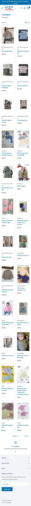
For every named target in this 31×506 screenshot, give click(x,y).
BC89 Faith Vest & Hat (23, 255)
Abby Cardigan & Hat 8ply (7, 188)
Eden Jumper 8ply (6, 257)
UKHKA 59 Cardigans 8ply (7, 426)
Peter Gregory (21, 285)
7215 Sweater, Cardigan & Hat (21, 289)
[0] (28, 8)
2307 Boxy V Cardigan (7, 355)
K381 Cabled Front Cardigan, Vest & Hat (7, 154)
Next (26, 436)
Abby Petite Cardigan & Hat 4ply (7, 290)
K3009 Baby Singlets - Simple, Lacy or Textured (23, 222)
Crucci (3, 353)
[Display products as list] (28, 22)
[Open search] (21, 8)
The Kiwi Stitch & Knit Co (7, 48)
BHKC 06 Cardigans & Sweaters (7, 389)
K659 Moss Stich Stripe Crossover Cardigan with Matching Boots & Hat (23, 391)
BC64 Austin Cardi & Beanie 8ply (22, 356)
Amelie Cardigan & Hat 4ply (7, 121)
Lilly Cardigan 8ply (22, 120)
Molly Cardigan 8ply (22, 85)
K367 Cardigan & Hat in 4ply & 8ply (22, 154)
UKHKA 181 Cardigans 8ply (23, 426)
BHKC (3, 386)
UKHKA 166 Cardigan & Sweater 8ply (8, 323)
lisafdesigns (20, 253)
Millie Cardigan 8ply (7, 51)
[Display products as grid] (26, 22)
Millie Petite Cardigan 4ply (23, 52)
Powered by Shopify (6, 502)
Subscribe (7, 489)
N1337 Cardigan (21, 186)
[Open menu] (2, 8)
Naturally (4, 151)
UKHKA (3, 218)
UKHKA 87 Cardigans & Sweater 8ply (7, 221)
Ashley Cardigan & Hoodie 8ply (6, 86)
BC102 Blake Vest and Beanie (23, 323)
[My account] (24, 8)
